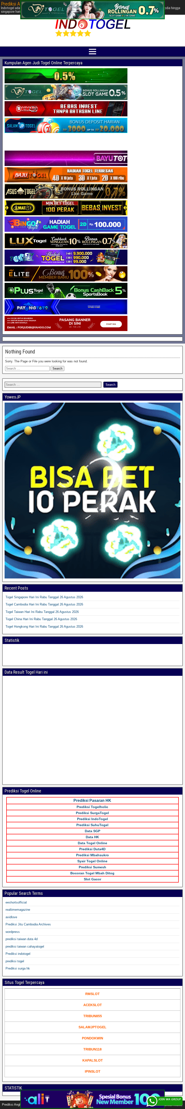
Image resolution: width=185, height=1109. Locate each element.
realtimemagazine (18, 909)
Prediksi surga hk (18, 968)
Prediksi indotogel (18, 954)
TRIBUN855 (92, 1016)
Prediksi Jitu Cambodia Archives (28, 924)
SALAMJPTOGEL (92, 1027)
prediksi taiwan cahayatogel (25, 946)
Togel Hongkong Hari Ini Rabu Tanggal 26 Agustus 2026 (44, 626)
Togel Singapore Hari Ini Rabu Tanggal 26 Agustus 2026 (44, 597)
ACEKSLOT (92, 1005)
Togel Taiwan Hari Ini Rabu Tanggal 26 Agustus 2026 (42, 612)
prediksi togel (15, 961)
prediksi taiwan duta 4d (22, 939)
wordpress (13, 932)
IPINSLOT (92, 1071)
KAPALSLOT (92, 1060)
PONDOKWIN (92, 1038)
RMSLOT (92, 994)
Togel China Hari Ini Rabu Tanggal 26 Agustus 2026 (41, 619)
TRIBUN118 (92, 1049)
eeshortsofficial (16, 902)
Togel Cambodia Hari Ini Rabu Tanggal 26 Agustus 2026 (44, 604)
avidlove (11, 917)
